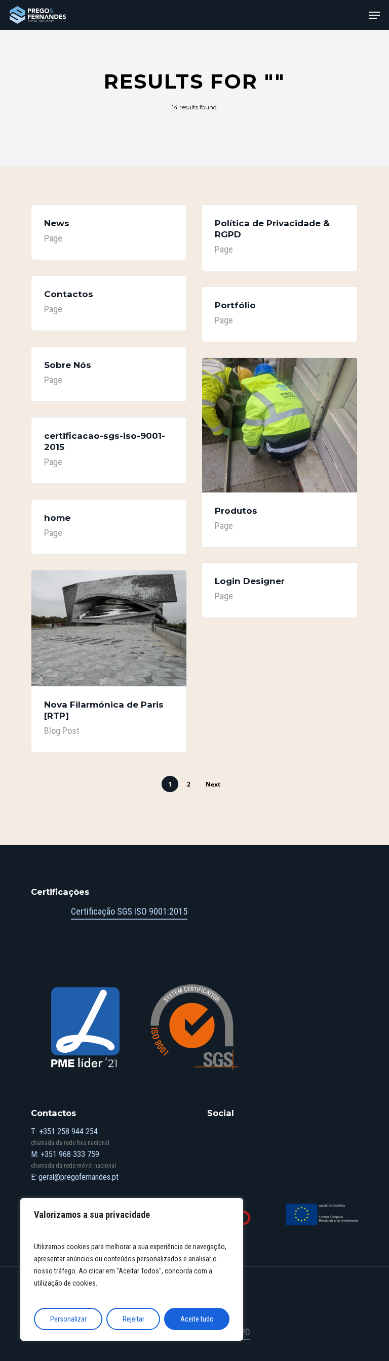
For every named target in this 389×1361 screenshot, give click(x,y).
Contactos (68, 294)
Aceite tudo (197, 1319)
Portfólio (235, 305)
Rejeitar (133, 1319)
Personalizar (68, 1319)
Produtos (236, 511)
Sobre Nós (67, 365)
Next (213, 784)
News (56, 223)
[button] (374, 15)
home (57, 518)
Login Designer (250, 581)
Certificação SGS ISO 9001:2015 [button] (129, 911)
